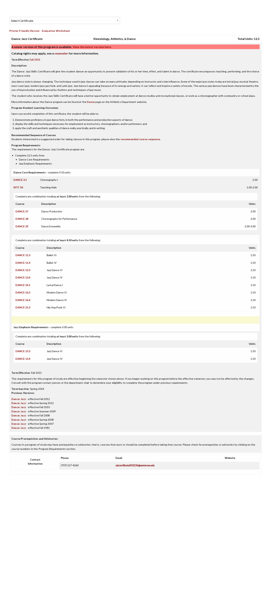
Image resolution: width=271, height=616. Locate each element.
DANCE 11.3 (22, 255)
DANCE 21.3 (22, 307)
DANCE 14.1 (22, 285)
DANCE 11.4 (22, 262)
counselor (61, 53)
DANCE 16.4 (22, 300)
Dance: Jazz (18, 399)
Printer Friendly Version (24, 30)
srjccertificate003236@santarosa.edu (135, 465)
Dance (91, 101)
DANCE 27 (21, 211)
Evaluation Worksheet (56, 30)
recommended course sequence (140, 139)
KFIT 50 (18, 187)
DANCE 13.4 (22, 277)
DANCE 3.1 (20, 179)
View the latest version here (91, 47)
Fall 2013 (35, 59)
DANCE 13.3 (22, 270)
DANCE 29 (21, 226)
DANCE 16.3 (22, 292)
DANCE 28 (21, 218)
